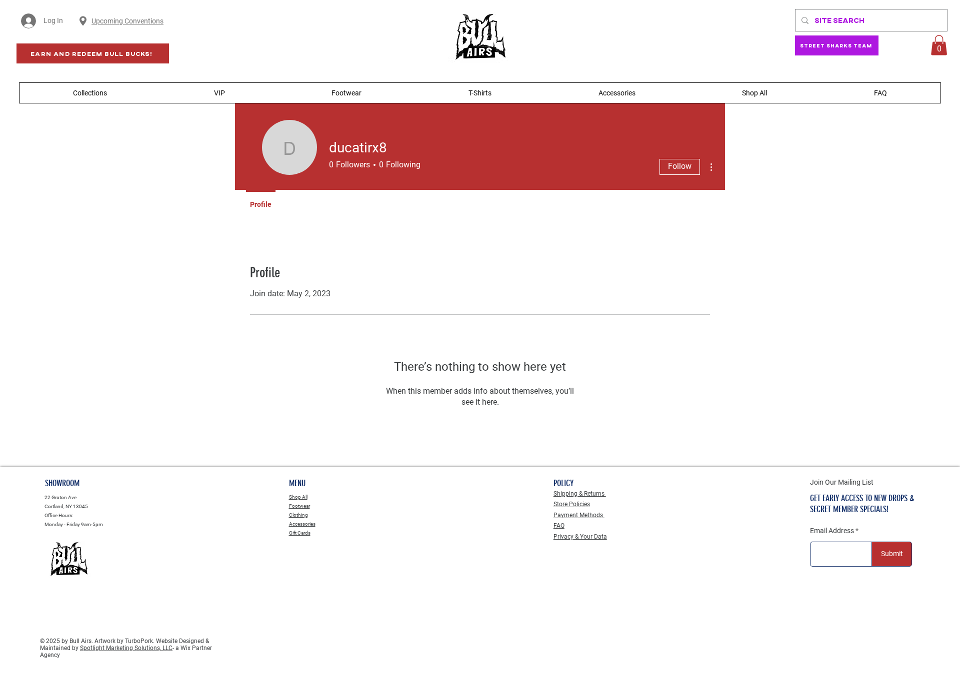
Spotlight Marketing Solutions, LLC (126, 648)
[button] (939, 45)
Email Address (832, 530)
